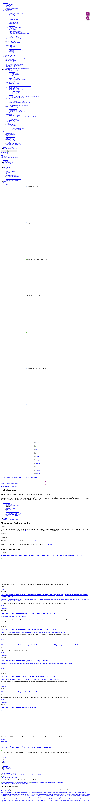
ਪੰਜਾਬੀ (62, 798)
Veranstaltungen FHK (11, 124)
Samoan (75, 798)
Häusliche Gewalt (13, 14)
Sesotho (2, 800)
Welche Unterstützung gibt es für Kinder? (15, 64)
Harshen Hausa (63, 794)
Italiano (16, 795)
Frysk (29, 794)
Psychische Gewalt (13, 22)
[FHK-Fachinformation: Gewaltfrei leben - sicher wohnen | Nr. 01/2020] (12, 750)
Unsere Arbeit (6, 69)
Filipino (18, 794)
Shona (5, 800)
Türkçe (62, 800)
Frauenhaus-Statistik (10, 98)
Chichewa (61, 792)
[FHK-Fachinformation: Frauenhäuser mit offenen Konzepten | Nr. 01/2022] (32, 679)
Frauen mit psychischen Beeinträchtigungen (19, 33)
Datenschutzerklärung (30, 530)
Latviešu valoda (62, 795)
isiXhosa (88, 800)
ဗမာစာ (36, 798)
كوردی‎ (44, 795)
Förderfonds (12, 72)
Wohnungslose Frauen (14, 37)
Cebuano (57, 792)
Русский (71, 798)
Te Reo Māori (24, 798)
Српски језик (84, 798)
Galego (32, 794)
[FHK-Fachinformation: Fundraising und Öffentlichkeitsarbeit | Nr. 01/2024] (13, 616)
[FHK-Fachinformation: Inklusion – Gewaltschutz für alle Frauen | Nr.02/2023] (33, 632)
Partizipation (9, 114)
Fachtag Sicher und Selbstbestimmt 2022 (21, 127)
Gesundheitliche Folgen (14, 42)
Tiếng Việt (79, 800)
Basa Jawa (24, 795)
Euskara (29, 792)
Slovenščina (21, 800)
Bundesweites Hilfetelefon (15, 49)
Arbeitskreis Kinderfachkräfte (15, 110)
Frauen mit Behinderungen (15, 29)
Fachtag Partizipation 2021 (18, 128)
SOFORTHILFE (7, 768)
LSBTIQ (11, 35)
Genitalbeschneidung (14, 19)
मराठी (29, 798)
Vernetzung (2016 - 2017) (18, 97)
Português (59, 798)
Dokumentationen (13, 125)
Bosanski (44, 792)
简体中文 (66, 792)
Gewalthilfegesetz (13, 119)
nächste (5, 762)
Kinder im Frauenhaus (11, 106)
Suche (2, 155)
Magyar (85, 794)
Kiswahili (42, 800)
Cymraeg (84, 800)
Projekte (11, 95)
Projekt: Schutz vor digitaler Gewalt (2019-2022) (20, 86)
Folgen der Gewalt (10, 41)
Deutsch (42, 794)
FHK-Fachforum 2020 (17, 129)
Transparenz (9, 9)
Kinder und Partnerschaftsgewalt (13, 38)
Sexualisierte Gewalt (13, 23)
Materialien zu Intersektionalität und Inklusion (19, 102)
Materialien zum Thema (14, 78)
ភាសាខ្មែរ (37, 795)
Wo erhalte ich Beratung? (12, 60)
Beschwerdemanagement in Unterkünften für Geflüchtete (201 (26, 96)
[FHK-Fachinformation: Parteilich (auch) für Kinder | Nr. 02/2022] (36, 663)
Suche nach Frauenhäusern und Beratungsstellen (17, 58)
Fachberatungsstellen (13, 47)
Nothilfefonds (15, 73)
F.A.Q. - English (15, 92)
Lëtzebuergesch (76, 795)
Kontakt (2, 483)
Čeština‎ (82, 792)
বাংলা (41, 792)
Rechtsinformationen (11, 139)
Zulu (8, 801)
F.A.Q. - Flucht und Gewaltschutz (16, 89)
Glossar (16, 483)
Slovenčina (16, 800)
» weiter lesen (4, 589)
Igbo (2, 795)
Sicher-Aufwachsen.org (14, 40)
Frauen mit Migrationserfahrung (16, 32)
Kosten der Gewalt (13, 43)
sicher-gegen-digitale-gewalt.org (10, 148)
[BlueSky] (45, 481)
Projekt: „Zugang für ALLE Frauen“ (17, 101)
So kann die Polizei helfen (12, 61)
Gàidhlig (79, 798)
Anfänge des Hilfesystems (12, 8)
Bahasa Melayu (8, 798)
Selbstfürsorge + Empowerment (13, 121)
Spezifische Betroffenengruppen (13, 27)
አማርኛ (9, 792)
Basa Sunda (36, 800)
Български (49, 792)
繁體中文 (71, 792)
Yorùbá (4, 801)
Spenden (5, 146)
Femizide (11, 18)
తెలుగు (56, 800)
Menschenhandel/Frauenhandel (16, 20)
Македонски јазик (85, 795)
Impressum (3, 773)
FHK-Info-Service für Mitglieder (13, 144)
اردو (71, 800)
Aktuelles (5, 1)
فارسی (49, 798)
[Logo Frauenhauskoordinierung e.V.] (9, 157)
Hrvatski (79, 792)
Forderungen (12, 84)
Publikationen (6, 131)
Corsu (75, 792)
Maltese (19, 798)
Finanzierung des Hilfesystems (16, 50)
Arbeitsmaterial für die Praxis (12, 134)
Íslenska (88, 794)
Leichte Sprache (4, 152)
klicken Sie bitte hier (48, 544)
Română (66, 798)
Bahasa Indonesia (7, 795)
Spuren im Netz (4, 156)
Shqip (6, 792)
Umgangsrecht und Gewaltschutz (13, 123)
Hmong (81, 794)
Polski (55, 798)
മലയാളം (14, 798)
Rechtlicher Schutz (10, 54)
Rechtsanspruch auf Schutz (12, 118)
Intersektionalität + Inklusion (12, 100)
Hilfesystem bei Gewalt (11, 45)
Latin (57, 795)
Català (53, 792)
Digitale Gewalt (12, 17)
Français (26, 794)
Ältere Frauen (12, 28)
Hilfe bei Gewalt (7, 56)
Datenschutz (4, 528)
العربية (13, 792)
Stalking (11, 24)
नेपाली (39, 798)
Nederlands (3, 794)
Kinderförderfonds (16, 74)
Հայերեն (17, 792)
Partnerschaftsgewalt (13, 15)
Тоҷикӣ (50, 800)
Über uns (5, 3)
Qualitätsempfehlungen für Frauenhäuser (18, 81)
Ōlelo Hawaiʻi (70, 794)
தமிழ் (53, 800)
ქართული (37, 794)
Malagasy (3, 798)
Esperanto (12, 794)
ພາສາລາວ (53, 795)
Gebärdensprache (4, 153)
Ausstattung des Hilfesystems (12, 70)
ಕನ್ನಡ (28, 795)
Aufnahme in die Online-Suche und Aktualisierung (17, 68)
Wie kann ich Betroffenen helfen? (13, 65)
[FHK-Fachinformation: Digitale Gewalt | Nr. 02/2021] (13, 695)
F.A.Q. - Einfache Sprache (18, 93)
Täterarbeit (11, 51)
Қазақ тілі (32, 795)
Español (32, 800)
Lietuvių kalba (69, 795)
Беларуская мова (36, 792)
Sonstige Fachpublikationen (12, 140)
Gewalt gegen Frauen (8, 10)
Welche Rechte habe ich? (12, 63)
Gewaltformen (9, 12)
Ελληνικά (46, 794)
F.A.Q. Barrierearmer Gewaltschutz (17, 104)
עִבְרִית (75, 794)
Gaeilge (13, 795)
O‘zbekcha (74, 800)
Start (2, 480)
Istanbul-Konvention (10, 55)
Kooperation (12, 52)
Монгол (32, 798)
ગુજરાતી (51, 794)
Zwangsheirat (12, 26)
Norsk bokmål (44, 798)
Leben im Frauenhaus (11, 59)
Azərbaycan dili (24, 792)
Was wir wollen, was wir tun (12, 6)
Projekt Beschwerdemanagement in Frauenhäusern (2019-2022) (23, 116)
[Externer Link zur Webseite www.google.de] (20, 477)
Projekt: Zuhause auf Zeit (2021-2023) (17, 111)
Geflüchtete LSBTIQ (14, 36)
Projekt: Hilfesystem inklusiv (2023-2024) (18, 105)
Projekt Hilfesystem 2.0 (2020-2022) (17, 79)
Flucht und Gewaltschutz (11, 87)
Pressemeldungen (10, 133)
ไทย (59, 800)
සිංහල (12, 800)
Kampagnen (9, 138)
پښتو (52, 798)
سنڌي (9, 800)
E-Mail (3, 526)
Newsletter (7, 483)
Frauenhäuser (12, 46)
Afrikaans (3, 792)
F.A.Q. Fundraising (16, 77)
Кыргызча (48, 795)
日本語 (20, 795)
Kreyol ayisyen (56, 794)
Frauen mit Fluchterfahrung (15, 31)
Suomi (22, 794)
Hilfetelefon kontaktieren (11, 66)
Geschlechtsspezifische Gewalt (16, 13)
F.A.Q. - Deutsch (16, 91)
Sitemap (12, 483)
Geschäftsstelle (9, 4)
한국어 (40, 795)
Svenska (46, 800)
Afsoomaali (27, 800)
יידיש (2, 801)
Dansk (86, 792)
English (7, 794)
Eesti (15, 794)
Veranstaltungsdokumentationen (13, 143)
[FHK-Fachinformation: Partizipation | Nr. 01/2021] (9, 734)
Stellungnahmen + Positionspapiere (14, 142)
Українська (66, 800)
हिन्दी (78, 794)
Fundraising (11, 75)
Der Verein (8, 5)
